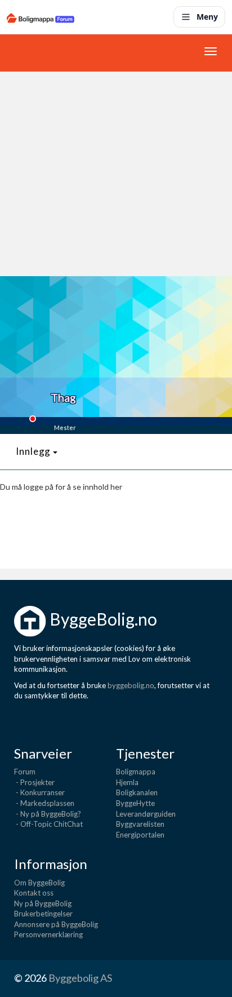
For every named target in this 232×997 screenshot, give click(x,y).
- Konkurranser (39, 792)
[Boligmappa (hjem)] (40, 17)
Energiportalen (140, 834)
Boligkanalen (137, 792)
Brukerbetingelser (43, 913)
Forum (24, 771)
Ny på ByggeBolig (43, 903)
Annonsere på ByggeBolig (56, 924)
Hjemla (127, 782)
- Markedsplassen (44, 803)
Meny (207, 16)
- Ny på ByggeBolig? (47, 813)
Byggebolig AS (80, 978)
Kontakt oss (33, 892)
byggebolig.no (131, 685)
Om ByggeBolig (39, 882)
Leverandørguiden (146, 813)
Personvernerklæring (48, 934)
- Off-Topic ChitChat (48, 823)
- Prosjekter (34, 782)
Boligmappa (135, 771)
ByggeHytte (135, 803)
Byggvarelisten (140, 823)
